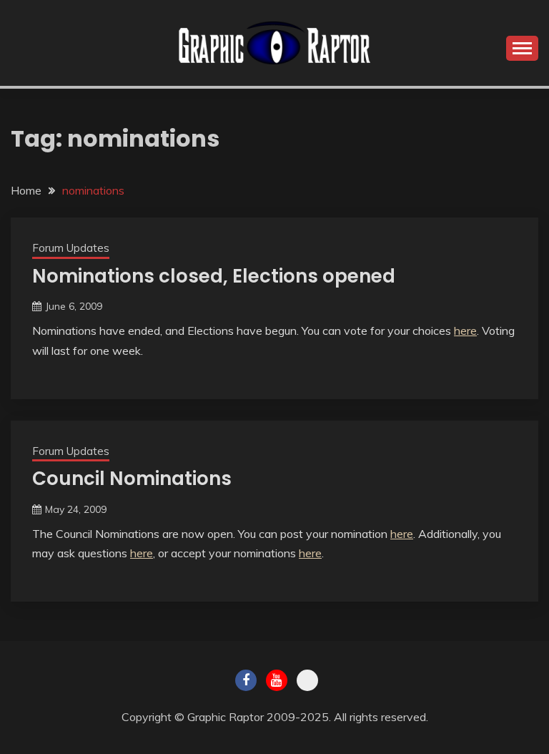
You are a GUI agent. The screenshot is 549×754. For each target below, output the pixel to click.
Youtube (276, 680)
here (465, 330)
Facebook (246, 680)
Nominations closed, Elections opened (213, 276)
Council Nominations (132, 478)
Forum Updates (70, 248)
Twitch (307, 680)
